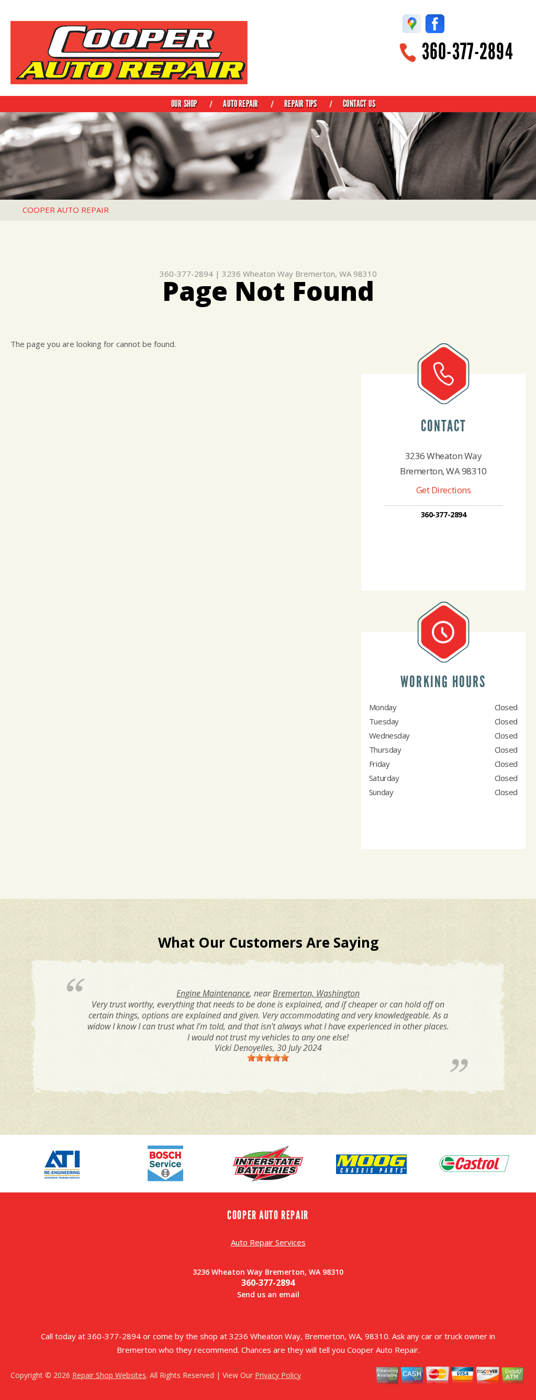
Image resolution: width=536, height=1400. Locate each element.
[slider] (268, 1058)
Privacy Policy (278, 1375)
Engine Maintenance (213, 993)
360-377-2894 (467, 51)
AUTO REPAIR (240, 104)
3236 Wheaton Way (257, 273)
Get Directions (443, 490)
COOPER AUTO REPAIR (66, 209)
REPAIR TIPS (300, 104)
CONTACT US (359, 104)
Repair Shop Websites (109, 1375)
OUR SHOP (184, 104)
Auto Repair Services (268, 1242)
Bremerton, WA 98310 (336, 273)
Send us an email (268, 1294)
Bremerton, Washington (316, 993)
